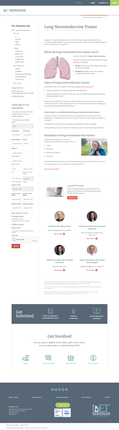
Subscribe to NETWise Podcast (21, 221)
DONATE (114, 3)
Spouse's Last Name (27, 194)
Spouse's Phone (28, 204)
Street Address (16, 156)
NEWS (93, 3)
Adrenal (17, 44)
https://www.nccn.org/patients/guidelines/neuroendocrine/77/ (59, 293)
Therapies (18, 71)
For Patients (37, 397)
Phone (25, 139)
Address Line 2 (16, 164)
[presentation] (25, 239)
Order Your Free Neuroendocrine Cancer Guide (22, 92)
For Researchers (61, 397)
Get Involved (86, 397)
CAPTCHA (15, 235)
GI (15, 36)
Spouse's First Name (16, 194)
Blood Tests (19, 54)
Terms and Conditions (12, 425)
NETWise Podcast (18, 96)
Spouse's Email (16, 204)
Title (13, 122)
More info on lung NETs (52, 169)
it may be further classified (83, 87)
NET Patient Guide (18, 219)
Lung (16, 42)
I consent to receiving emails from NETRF (22, 231)
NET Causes (17, 83)
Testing (15, 48)
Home (46, 30)
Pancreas (18, 39)
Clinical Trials (19, 79)
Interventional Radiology (23, 74)
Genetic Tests (19, 62)
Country (25, 182)
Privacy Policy (24, 425)
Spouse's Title (16, 185)
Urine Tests (19, 51)
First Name (15, 131)
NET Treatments (18, 66)
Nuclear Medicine (20, 77)
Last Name (26, 131)
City (13, 172)
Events (107, 397)
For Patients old (21, 25)
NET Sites (16, 33)
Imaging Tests (19, 59)
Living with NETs (18, 88)
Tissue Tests (19, 57)
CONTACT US (103, 3)
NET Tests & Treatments (21, 30)
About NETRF (13, 397)
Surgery (17, 69)
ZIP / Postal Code (16, 182)
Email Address (16, 139)
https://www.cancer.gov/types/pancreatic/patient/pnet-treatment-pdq (60, 283)
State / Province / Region (27, 173)
